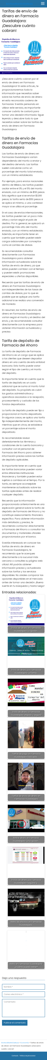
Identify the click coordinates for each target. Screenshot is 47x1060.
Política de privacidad (27, 1056)
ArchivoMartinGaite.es (19, 4)
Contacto (15, 1056)
